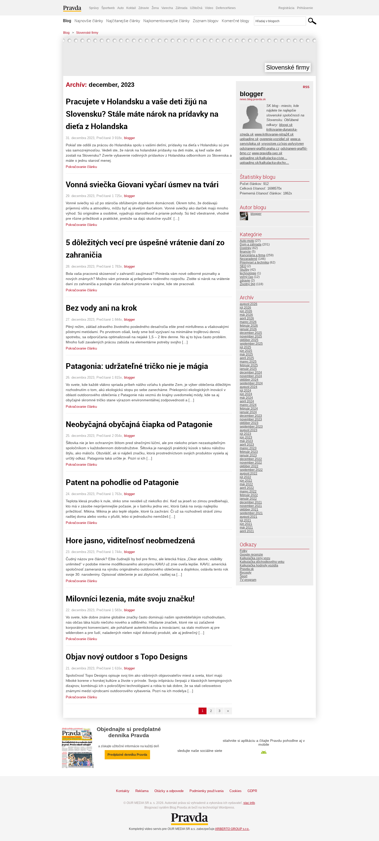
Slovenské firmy (87, 33)
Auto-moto (247, 241)
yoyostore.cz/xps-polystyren (282, 144)
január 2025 (248, 369)
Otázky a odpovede (169, 791)
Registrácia (286, 8)
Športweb (108, 8)
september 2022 (251, 470)
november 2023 (251, 419)
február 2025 (249, 365)
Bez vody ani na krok (101, 307)
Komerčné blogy (235, 20)
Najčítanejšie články (123, 20)
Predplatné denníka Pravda (127, 755)
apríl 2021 (247, 531)
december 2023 (251, 416)
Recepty (245, 572)
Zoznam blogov (205, 20)
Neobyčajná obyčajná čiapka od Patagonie (139, 424)
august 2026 (248, 304)
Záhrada (181, 8)
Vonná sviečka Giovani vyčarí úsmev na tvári (142, 184)
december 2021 (251, 502)
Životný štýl (247, 284)
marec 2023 (248, 448)
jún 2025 (246, 351)
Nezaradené (248, 259)
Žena (155, 8)
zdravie (245, 280)
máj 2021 (246, 527)
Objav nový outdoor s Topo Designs (126, 656)
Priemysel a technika (254, 262)
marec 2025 (248, 361)
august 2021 (248, 517)
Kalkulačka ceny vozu (255, 558)
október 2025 (249, 340)
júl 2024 (245, 390)
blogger (129, 138)
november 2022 (251, 462)
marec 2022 (248, 491)
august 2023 (248, 430)
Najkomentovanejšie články (166, 20)
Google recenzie (251, 554)
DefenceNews (226, 8)
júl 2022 (245, 477)
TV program (248, 580)
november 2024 (251, 376)
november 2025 (251, 336)
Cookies (235, 791)
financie (245, 251)
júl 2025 (245, 347)
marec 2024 (248, 405)
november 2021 (251, 506)
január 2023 (248, 455)
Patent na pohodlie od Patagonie (122, 482)
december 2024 (251, 372)
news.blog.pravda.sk (253, 99)
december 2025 (251, 333)
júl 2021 (245, 520)
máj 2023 (246, 441)
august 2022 (248, 473)
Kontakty (122, 791)
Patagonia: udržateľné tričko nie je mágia (137, 366)
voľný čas (246, 277)
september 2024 (251, 383)
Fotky (243, 551)
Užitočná (196, 8)
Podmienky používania (207, 791)
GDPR (252, 791)
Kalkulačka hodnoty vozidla (259, 565)
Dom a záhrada (250, 244)
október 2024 (249, 379)
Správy (94, 8)
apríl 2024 (247, 401)
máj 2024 (246, 398)
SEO (243, 266)
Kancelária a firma (252, 255)
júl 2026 (245, 307)
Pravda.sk (247, 569)
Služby (244, 269)
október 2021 (249, 509)
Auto (120, 8)
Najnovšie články (89, 20)
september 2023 (251, 426)
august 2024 (248, 387)
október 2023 (249, 423)
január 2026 (248, 329)
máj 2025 (246, 354)
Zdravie (143, 8)
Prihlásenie (305, 8)
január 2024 (248, 412)
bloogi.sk (286, 125)
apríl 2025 (247, 358)
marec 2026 (248, 322)
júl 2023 (245, 434)
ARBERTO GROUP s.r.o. (232, 829)
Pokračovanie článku (81, 167)
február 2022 (249, 495)
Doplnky (245, 248)
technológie (248, 273)
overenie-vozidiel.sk (274, 139)
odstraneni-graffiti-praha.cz (259, 148)
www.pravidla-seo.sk (267, 153)
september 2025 (251, 343)
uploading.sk (249, 139)
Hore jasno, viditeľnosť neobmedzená (130, 540)
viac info (249, 803)
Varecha (167, 8)
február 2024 (249, 408)
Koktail (131, 8)
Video (209, 8)
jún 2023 (246, 437)
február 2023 (249, 452)
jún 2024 (246, 394)
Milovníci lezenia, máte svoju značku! (130, 598)
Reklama (142, 791)
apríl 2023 (247, 444)
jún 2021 (246, 524)
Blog (67, 20)
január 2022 (248, 498)
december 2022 (251, 459)
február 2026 (249, 325)
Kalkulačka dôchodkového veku (262, 562)
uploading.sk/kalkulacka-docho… (264, 163)
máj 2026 (246, 315)
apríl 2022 (247, 488)
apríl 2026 (247, 318)
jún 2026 (246, 311)
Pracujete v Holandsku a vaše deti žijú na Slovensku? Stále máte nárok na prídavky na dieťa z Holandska (142, 113)
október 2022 (249, 466)
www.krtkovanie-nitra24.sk (274, 134)
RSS (306, 87)
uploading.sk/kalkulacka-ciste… (263, 158)
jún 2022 (246, 480)
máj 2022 (246, 484)
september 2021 (251, 513)
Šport (243, 576)
